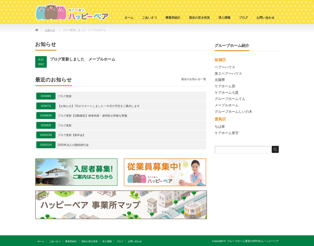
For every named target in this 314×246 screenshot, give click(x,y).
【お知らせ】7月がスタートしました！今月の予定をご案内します (99, 106)
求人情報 (224, 17)
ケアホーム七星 (227, 92)
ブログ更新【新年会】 (71, 135)
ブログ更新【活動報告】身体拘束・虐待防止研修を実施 (92, 115)
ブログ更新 (65, 96)
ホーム (129, 17)
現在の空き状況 (199, 17)
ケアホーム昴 (225, 86)
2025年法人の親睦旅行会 (73, 144)
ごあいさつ (149, 17)
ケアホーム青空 (227, 133)
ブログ (243, 17)
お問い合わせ (265, 17)
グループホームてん (230, 99)
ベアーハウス (225, 67)
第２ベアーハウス (228, 73)
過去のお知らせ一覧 (193, 79)
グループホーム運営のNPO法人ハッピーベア (253, 241)
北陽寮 (220, 80)
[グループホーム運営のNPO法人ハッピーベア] (72, 12)
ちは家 (220, 126)
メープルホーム (227, 105)
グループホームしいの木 (233, 111)
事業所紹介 (173, 17)
